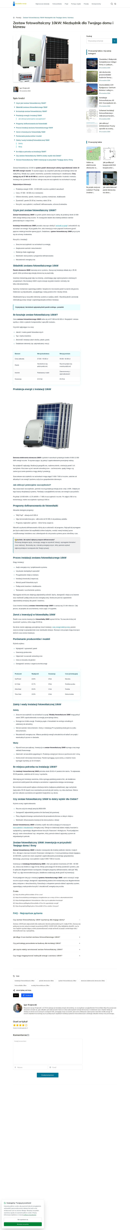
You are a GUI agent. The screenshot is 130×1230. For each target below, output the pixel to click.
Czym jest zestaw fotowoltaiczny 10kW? (31, 103)
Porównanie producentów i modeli (28, 136)
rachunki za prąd (61, 226)
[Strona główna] (14, 17)
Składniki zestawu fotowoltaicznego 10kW (31, 107)
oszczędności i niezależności (23, 828)
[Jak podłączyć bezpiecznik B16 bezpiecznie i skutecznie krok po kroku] (110, 153)
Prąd (66, 4)
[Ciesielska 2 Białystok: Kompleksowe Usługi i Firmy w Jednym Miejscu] (92, 63)
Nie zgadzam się (23, 1219)
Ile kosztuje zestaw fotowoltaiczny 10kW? (31, 111)
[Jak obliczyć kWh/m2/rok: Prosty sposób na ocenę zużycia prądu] (92, 127)
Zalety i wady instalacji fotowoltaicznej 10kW (32, 140)
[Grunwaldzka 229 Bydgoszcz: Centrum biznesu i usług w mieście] (92, 89)
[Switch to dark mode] (115, 4)
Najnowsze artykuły (42, 4)
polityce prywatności (29, 1215)
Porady (86, 4)
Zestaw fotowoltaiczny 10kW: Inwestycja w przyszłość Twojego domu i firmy (44, 160)
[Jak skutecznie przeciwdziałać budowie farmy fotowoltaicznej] (92, 76)
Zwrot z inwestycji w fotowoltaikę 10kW (30, 132)
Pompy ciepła (76, 4)
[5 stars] (26, 1025)
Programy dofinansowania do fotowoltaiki (31, 124)
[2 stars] (17, 1025)
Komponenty (96, 4)
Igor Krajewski (25, 88)
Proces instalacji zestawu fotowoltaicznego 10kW (34, 128)
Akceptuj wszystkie (23, 1224)
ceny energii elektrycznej (61, 627)
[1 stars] (14, 1025)
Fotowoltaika (57, 4)
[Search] (112, 4)
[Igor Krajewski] (15, 89)
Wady (20, 147)
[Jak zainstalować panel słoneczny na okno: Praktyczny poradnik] (110, 178)
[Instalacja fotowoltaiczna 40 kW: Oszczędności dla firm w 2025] (92, 102)
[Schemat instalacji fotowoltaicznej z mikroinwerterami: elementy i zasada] (92, 114)
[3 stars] (20, 1025)
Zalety (20, 143)
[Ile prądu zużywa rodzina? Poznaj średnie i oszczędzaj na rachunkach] (93, 178)
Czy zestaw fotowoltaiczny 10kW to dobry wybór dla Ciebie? (38, 156)
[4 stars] (23, 1025)
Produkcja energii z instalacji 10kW (29, 115)
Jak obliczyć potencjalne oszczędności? (31, 119)
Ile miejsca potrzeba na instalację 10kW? (31, 152)
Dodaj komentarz (47, 1075)
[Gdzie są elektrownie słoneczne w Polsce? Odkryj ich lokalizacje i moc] (93, 153)
